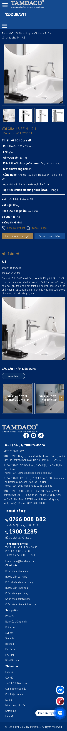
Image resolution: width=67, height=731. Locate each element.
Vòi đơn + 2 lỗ (41, 33)
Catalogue (10, 710)
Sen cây (9, 638)
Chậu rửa (10, 627)
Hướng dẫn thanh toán (17, 587)
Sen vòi (9, 632)
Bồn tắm (9, 643)
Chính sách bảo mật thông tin (20, 604)
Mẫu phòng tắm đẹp (16, 705)
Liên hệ (9, 716)
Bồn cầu (9, 615)
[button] (61, 398)
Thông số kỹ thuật (15, 227)
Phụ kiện (9, 654)
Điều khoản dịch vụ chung (19, 582)
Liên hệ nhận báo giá (17, 236)
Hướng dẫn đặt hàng (16, 576)
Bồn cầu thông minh (16, 621)
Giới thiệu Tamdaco (15, 694)
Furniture (10, 649)
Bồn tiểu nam (12, 660)
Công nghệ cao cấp (15, 688)
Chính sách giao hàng (16, 593)
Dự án (8, 699)
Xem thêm (13, 376)
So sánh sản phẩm (50, 236)
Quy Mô (9, 677)
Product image (38, 227)
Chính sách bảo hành (16, 571)
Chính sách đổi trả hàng (18, 598)
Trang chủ (7, 33)
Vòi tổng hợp (23, 33)
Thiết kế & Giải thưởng (17, 683)
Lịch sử (9, 672)
